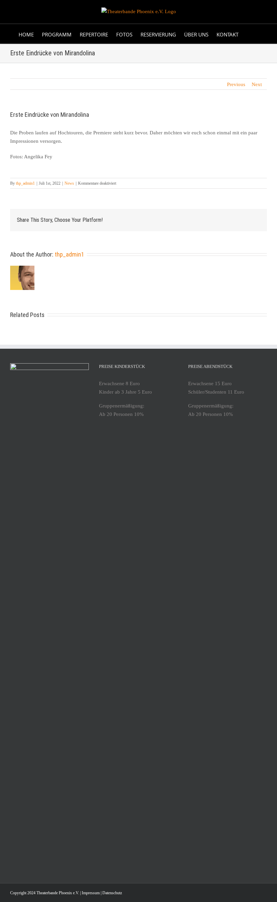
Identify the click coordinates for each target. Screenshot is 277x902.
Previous (236, 84)
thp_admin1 (25, 183)
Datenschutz (112, 893)
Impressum (91, 893)
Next (257, 84)
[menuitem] (26, 34)
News (69, 183)
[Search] (249, 34)
